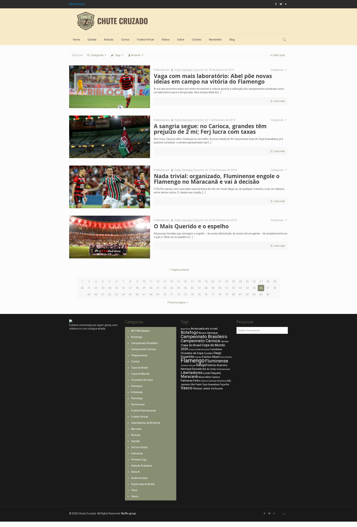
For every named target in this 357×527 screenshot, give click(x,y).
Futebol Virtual (139, 416)
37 (130, 287)
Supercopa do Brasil (143, 484)
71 (171, 294)
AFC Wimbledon (140, 330)
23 (233, 281)
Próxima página (177, 302)
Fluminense (138, 404)
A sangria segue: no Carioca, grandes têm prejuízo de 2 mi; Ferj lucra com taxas (210, 128)
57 (267, 287)
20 (212, 281)
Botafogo (136, 336)
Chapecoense (139, 355)
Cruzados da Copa (142, 379)
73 (185, 294)
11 (150, 281)
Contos (135, 361)
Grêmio (211, 365)
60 (95, 294)
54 (247, 287)
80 (233, 294)
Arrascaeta (198, 328)
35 (116, 287)
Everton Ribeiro (211, 357)
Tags (117, 55)
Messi (201, 377)
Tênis (134, 490)
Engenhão (187, 357)
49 (212, 287)
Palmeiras (137, 453)
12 (157, 281)
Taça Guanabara (211, 384)
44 (178, 287)
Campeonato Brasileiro (144, 343)
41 (157, 287)
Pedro (196, 380)
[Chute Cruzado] (112, 21)
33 (102, 287)
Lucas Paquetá (212, 373)
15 (178, 281)
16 (185, 281)
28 (267, 281)
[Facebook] (276, 4)
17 (192, 281)
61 (102, 294)
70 (164, 294)
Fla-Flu (228, 357)
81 (240, 294)
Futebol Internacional (143, 410)
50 (219, 287)
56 (261, 287)
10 (144, 281)
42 (164, 287)
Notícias (135, 435)
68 (150, 294)
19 (206, 281)
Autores (136, 55)
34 (109, 287)
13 (164, 281)
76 (206, 294)
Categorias (97, 55)
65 (130, 294)
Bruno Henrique (208, 333)
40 (150, 287)
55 (254, 287)
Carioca (225, 341)
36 (123, 287)
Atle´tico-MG (211, 328)
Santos (204, 381)
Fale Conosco (77, 4)
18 (199, 281)
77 (212, 294)
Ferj (223, 357)
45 (185, 287)
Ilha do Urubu (209, 369)
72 (178, 294)
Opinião (135, 441)
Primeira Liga (139, 459)
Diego (217, 353)
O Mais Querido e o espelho (191, 226)
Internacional (223, 369)
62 (109, 294)
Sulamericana (139, 477)
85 (267, 294)
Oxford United (139, 447)
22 (226, 281)
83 (254, 294)
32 (95, 287)
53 (240, 287)
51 (226, 287)
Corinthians (216, 349)
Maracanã (189, 376)
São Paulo (196, 384)
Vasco (134, 496)
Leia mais (279, 101)
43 (171, 287)
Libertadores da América (145, 422)
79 (226, 294)
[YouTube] (286, 4)
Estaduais (137, 392)
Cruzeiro (208, 353)
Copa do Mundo (140, 373)
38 (137, 287)
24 (240, 281)
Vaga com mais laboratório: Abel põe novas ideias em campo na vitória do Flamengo (213, 78)
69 (157, 294)
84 (261, 294)
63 (116, 294)
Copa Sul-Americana (199, 349)
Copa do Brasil (139, 367)
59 (89, 294)
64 (123, 294)
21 (219, 281)
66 (137, 294)
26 (254, 281)
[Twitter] (281, 4)
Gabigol (201, 365)
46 (192, 287)
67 (144, 294)
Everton (198, 357)
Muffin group (128, 513)
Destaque (136, 386)
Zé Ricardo (217, 388)
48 (206, 287)
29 (274, 281)
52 (233, 287)
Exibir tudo (279, 55)
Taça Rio (224, 384)
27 (261, 281)
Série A (135, 471)
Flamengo (137, 398)
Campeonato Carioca (143, 349)
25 (247, 281)
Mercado (136, 428)
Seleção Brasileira (141, 465)
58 (274, 287)
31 (89, 287)
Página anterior (180, 269)
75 (199, 294)
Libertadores (191, 372)
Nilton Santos (212, 377)
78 (219, 294)
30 (82, 287)
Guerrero (222, 365)
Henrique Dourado (191, 368)
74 (192, 294)
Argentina (185, 329)
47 (199, 287)
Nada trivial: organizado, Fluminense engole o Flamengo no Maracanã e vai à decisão (216, 178)
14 (171, 281)
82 (247, 294)
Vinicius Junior (201, 388)
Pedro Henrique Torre (187, 69)
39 (144, 287)
